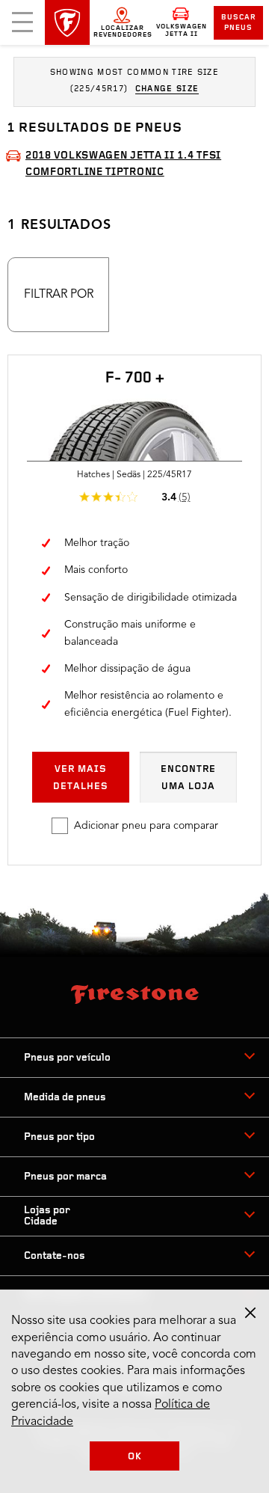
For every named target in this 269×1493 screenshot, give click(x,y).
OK (135, 1457)
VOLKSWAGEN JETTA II (181, 30)
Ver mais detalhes (80, 777)
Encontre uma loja (188, 777)
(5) (185, 497)
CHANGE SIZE (167, 89)
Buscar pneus (238, 22)
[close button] (250, 1312)
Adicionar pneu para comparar (146, 826)
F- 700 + (134, 378)
